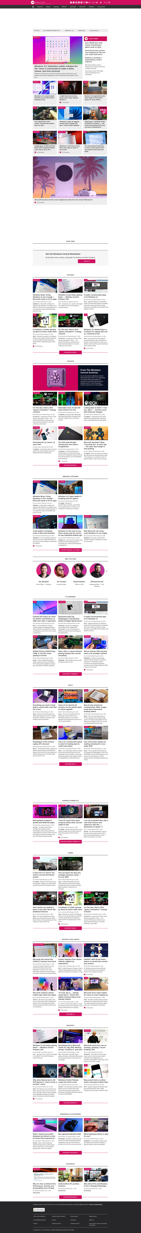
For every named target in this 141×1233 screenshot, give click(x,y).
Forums (35, 1223)
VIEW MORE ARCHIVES (70, 465)
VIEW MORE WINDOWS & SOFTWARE (70, 550)
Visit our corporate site (95, 1204)
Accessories (101, 7)
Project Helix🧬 (94, 30)
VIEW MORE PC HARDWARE (70, 674)
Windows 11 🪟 (69, 30)
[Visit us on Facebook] (71, 2)
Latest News (93, 38)
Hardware (73, 7)
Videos (48, 7)
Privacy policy (74, 1216)
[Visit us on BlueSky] (87, 2)
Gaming (56, 7)
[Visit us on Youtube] (76, 2)
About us (91, 1220)
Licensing (73, 1220)
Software (91, 7)
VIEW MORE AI (70, 1014)
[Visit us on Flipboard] (81, 2)
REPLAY (64, 7)
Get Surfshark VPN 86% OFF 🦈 (51, 30)
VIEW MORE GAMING (70, 928)
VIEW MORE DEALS (70, 764)
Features (40, 7)
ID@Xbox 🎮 (81, 30)
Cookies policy (93, 1216)
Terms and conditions (39, 1216)
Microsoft (82, 7)
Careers (54, 1220)
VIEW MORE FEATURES (70, 352)
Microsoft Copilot (38, 944)
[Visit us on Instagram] (79, 2)
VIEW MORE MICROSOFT (70, 1103)
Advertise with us (56, 1223)
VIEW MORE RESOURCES (70, 1197)
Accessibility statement (39, 1220)
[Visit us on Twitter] (74, 2)
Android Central (74, 1223)
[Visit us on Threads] (84, 2)
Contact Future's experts (58, 1216)
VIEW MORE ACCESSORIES (70, 1152)
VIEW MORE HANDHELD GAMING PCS (70, 841)
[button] (107, 2)
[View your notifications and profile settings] (100, 2)
